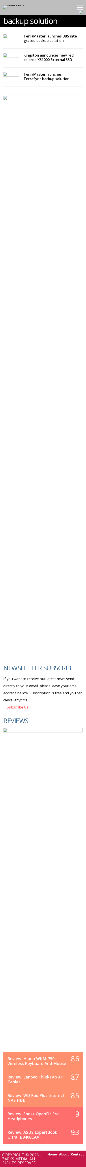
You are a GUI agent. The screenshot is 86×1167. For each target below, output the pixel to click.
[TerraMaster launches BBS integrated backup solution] (11, 38)
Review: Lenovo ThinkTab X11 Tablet (36, 1079)
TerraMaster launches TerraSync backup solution (46, 76)
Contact (77, 1154)
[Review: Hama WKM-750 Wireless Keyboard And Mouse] (43, 894)
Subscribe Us (17, 707)
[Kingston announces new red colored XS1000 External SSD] (11, 57)
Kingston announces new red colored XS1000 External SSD (49, 57)
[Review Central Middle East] (18, 5)
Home (52, 1154)
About (64, 1154)
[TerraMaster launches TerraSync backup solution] (11, 76)
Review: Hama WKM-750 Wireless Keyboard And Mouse (36, 1061)
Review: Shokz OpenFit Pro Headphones (33, 1116)
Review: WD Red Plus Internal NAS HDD (35, 1098)
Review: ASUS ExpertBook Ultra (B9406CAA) (32, 1135)
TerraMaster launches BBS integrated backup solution (50, 38)
